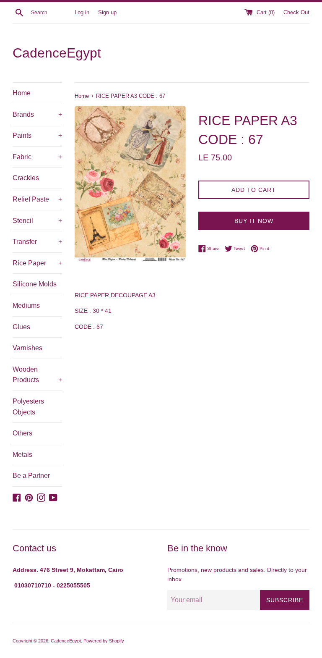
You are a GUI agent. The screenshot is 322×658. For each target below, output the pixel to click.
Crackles (26, 177)
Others (22, 433)
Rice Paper (37, 263)
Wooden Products (37, 375)
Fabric (37, 156)
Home (22, 93)
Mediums (26, 305)
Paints (37, 135)
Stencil (37, 220)
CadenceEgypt (57, 52)
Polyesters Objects (28, 407)
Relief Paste (37, 199)
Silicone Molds (35, 284)
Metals (22, 454)
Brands (37, 114)
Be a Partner (31, 475)
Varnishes (27, 347)
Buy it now (253, 221)
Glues (21, 326)
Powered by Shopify (103, 640)
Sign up (107, 13)
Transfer (37, 241)
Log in (82, 13)
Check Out (296, 13)
